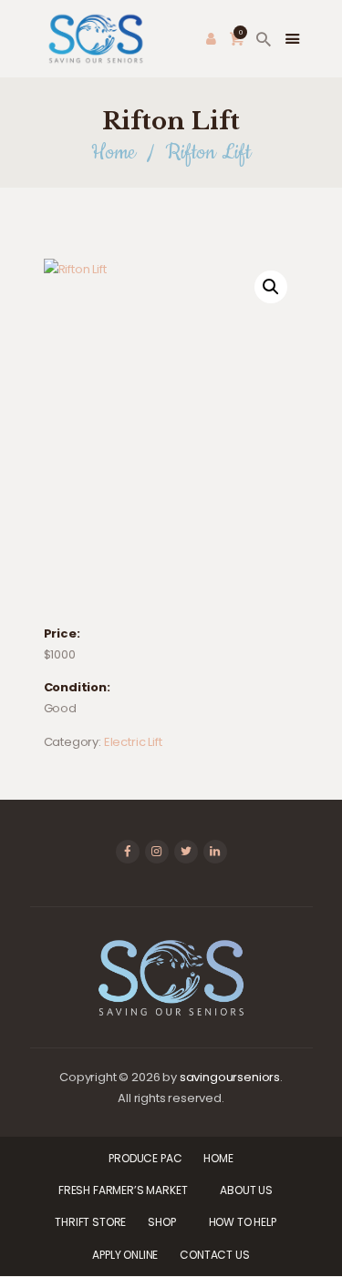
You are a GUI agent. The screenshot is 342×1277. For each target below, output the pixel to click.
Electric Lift (133, 742)
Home (113, 152)
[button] (270, 287)
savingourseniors (230, 1077)
